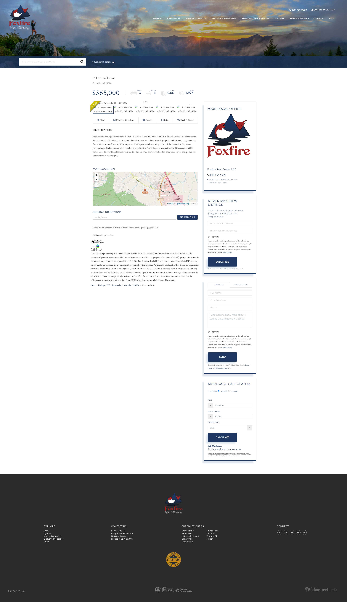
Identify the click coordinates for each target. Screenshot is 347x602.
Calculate (222, 437)
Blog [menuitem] (332, 18)
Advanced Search (101, 62)
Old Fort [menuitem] (211, 533)
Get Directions (187, 217)
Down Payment (214, 411)
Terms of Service (221, 368)
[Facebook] (280, 532)
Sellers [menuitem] (279, 18)
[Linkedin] (286, 532)
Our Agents (222, 183)
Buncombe (116, 285)
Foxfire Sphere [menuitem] (298, 18)
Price (210, 400)
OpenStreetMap (182, 204)
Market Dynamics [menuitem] (196, 18)
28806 (136, 285)
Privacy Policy (227, 252)
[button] (82, 62)
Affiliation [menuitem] (173, 18)
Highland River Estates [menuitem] (255, 18)
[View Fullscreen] (96, 185)
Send (222, 357)
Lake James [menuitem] (187, 541)
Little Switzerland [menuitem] (190, 536)
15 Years (234, 391)
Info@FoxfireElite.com (122, 533)
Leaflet (170, 204)
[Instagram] (304, 532)
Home (93, 285)
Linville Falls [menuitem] (212, 531)
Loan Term (212, 391)
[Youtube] (292, 532)
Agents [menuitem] (157, 18)
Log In (318, 9)
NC (108, 285)
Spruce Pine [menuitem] (188, 531)
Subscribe (222, 262)
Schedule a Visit (241, 284)
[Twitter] (298, 532)
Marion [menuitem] (210, 539)
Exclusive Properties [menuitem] (224, 18)
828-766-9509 (299, 10)
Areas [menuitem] (46, 541)
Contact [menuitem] (318, 18)
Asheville (127, 285)
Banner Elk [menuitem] (212, 536)
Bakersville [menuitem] (187, 539)
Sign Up (330, 9)
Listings (101, 285)
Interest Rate (213, 422)
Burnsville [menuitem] (187, 533)
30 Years (223, 391)
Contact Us (212, 183)
